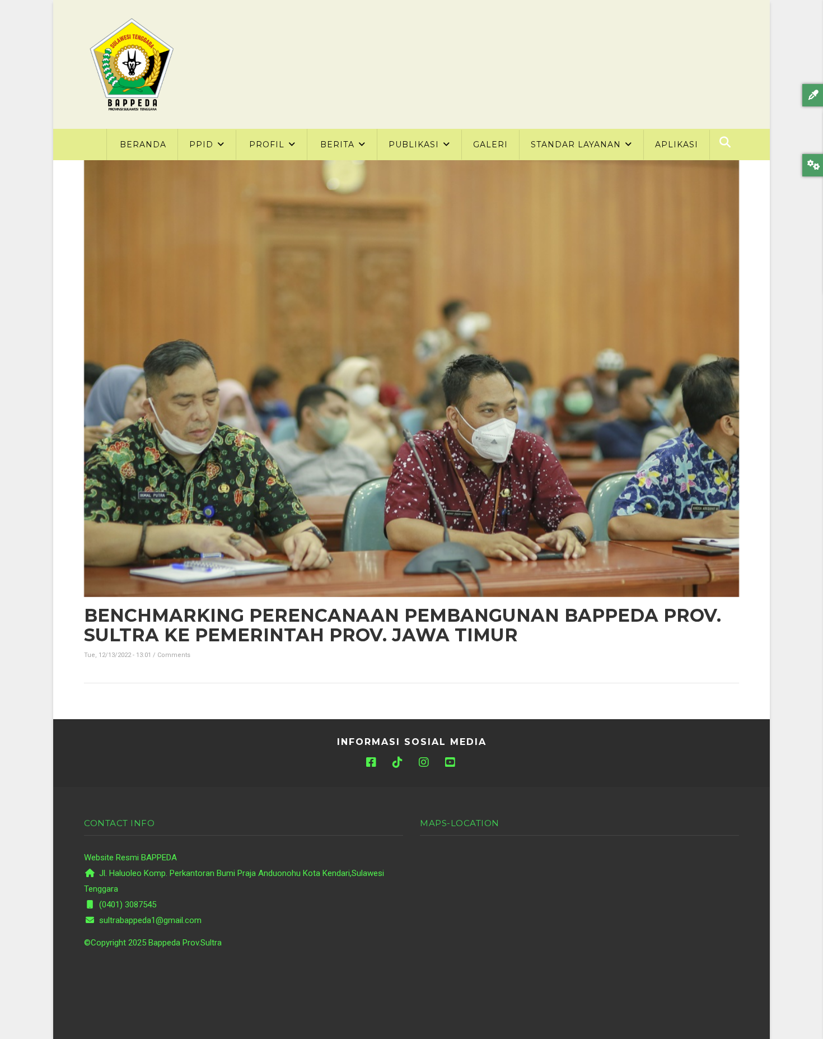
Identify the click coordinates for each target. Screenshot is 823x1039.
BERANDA (143, 144)
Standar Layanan (577, 144)
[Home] (131, 64)
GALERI (490, 144)
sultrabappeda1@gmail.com (149, 920)
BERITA (338, 144)
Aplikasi (676, 144)
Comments (173, 655)
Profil (268, 144)
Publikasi (415, 144)
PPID (202, 144)
